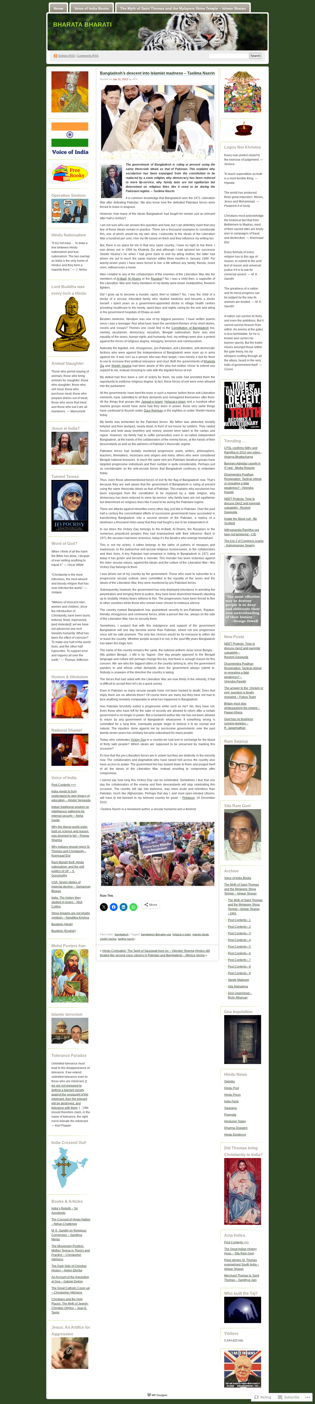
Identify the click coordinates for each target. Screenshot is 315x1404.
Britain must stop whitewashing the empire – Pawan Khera (242, 708)
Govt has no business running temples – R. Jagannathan (238, 723)
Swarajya (230, 1108)
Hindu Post (231, 1088)
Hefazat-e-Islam (175, 401)
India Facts (231, 1101)
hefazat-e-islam (182, 934)
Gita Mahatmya (238, 986)
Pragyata (230, 1114)
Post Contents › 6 (239, 953)
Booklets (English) (63, 931)
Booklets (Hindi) (62, 924)
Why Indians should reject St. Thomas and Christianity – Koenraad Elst (70, 851)
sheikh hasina (108, 938)
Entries (67, 56)
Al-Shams (134, 278)
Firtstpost (188, 798)
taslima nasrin (126, 938)
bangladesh (121, 934)
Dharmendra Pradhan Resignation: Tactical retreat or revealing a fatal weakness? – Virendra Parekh (242, 672)
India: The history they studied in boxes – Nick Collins (66, 902)
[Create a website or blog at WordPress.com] (149, 1395)
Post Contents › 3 (239, 933)
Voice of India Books (91, 8)
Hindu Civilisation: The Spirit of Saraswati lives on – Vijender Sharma (148, 951)
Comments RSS (87, 56)
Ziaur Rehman (153, 410)
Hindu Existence (235, 1134)
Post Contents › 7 (239, 960)
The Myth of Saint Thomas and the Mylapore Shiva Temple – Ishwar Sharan (183, 8)
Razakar (156, 278)
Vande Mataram (238, 980)
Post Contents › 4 (239, 940)
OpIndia (229, 1081)
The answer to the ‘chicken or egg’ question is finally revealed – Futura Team (243, 692)
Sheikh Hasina (121, 366)
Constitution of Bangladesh (190, 328)
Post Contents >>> (63, 785)
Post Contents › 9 (239, 973)
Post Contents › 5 (239, 946)
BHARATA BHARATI (82, 24)
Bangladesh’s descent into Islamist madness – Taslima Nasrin (157, 73)
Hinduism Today (235, 1121)
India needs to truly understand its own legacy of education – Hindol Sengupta (71, 796)
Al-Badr (121, 278)
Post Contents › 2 (239, 926)
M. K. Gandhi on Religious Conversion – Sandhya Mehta (68, 1235)
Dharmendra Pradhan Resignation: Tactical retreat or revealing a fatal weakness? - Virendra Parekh (242, 483)
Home (58, 8)
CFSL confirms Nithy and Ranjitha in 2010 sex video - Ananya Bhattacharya (243, 452)
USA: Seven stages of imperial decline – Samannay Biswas (71, 886)
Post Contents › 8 (239, 966)
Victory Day (138, 739)
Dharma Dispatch (236, 1128)
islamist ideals (200, 934)
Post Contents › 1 (239, 920)
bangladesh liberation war (156, 934)
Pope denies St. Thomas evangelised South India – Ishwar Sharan (241, 1264)
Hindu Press (232, 1094)
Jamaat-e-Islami (152, 401)
